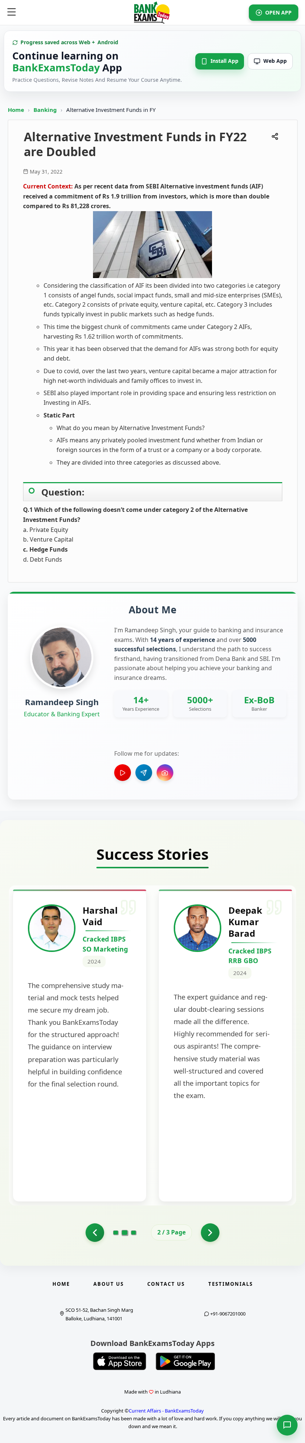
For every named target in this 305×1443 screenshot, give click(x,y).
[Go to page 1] (95, 1232)
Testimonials (230, 1284)
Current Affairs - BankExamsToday (166, 1410)
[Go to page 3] (133, 1232)
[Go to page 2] (125, 1232)
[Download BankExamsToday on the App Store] (120, 1361)
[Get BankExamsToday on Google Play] (185, 1361)
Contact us (166, 1284)
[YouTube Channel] (122, 772)
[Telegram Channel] (143, 772)
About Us (108, 1284)
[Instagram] (165, 772)
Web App (275, 60)
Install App (224, 60)
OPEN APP (278, 12)
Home (16, 109)
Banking (45, 109)
